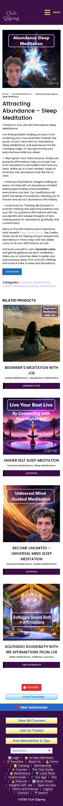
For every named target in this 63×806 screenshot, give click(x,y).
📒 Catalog (21, 766)
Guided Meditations (22, 94)
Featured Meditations (34, 282)
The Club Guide (42, 769)
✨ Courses (19, 769)
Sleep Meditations (31, 232)
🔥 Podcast (19, 781)
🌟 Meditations (20, 773)
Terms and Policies (25, 789)
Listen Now (12, 271)
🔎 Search (41, 793)
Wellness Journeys (43, 657)
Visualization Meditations (43, 378)
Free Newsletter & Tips (31, 740)
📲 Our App (38, 777)
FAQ (54, 777)
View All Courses (31, 720)
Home (5, 94)
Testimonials (17, 777)
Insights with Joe (20, 785)
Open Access (46, 785)
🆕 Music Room (42, 781)
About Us (34, 762)
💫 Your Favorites (31, 697)
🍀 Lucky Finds (45, 773)
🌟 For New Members (39, 758)
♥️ (31, 707)
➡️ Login (14, 758)
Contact (23, 793)
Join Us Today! (31, 730)
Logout (48, 789)
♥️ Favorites (15, 762)
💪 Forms (52, 762)
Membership (42, 766)
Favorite (32, 687)
